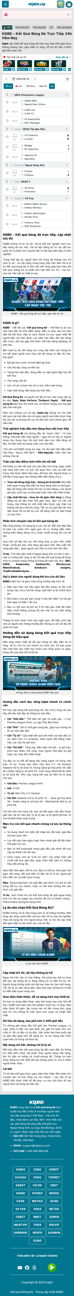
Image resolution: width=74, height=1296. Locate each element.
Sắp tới (42, 86)
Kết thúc (30, 86)
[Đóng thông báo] (68, 14)
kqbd (5, 43)
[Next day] (35, 79)
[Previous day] (6, 79)
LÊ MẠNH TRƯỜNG (46, 1255)
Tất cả (8, 86)
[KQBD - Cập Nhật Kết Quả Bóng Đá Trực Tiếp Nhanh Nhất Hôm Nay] (37, 4)
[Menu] (5, 4)
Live (20, 86)
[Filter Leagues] (67, 79)
